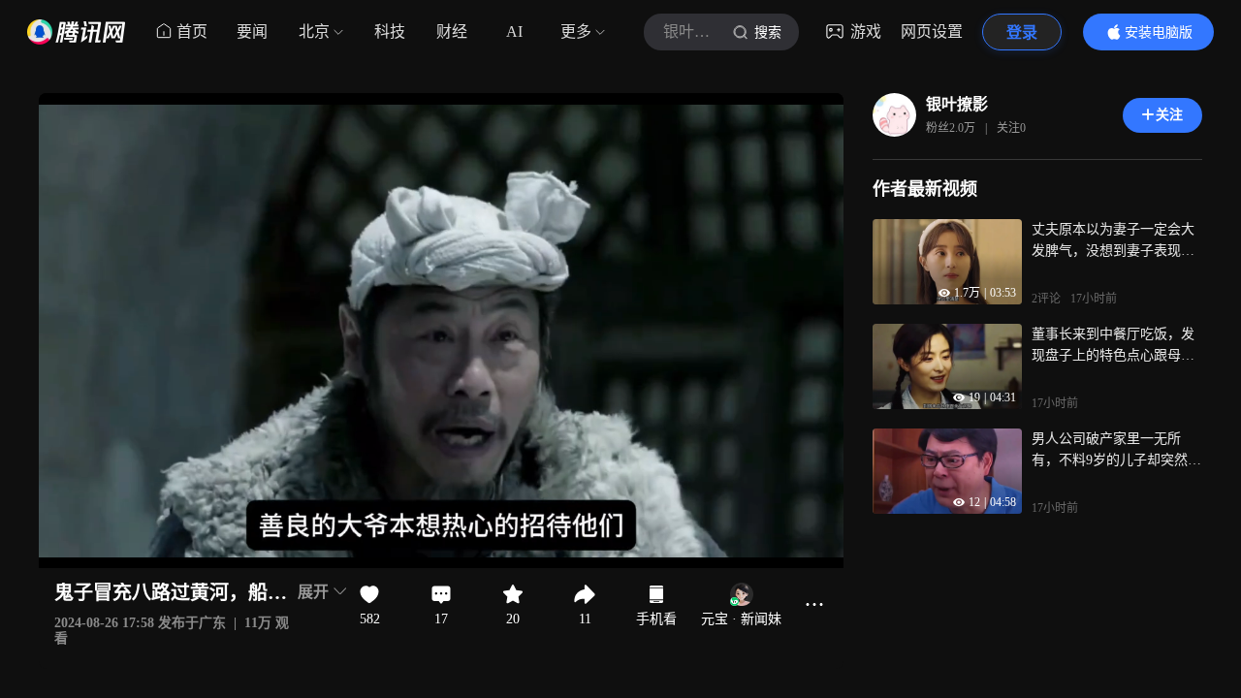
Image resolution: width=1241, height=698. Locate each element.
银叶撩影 (957, 104)
